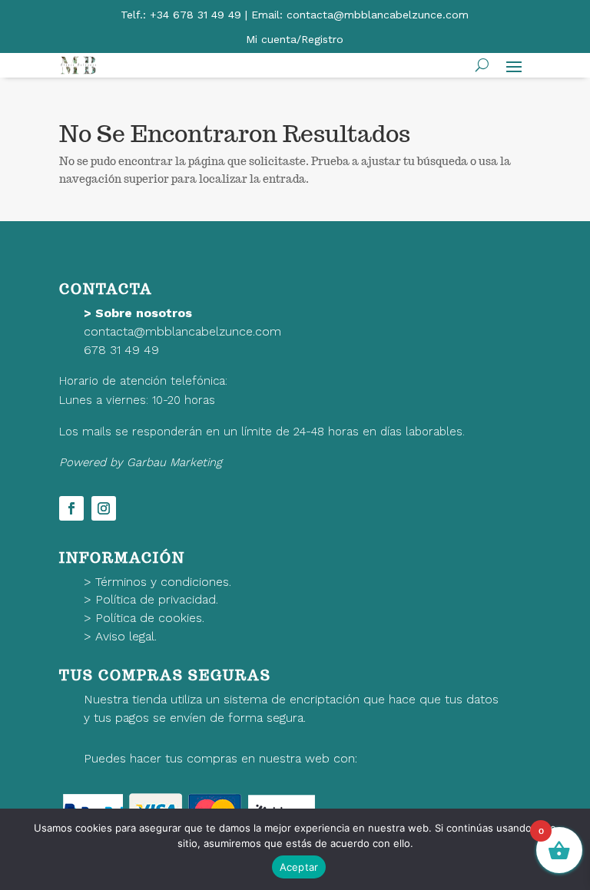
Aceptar (299, 867)
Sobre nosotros (143, 313)
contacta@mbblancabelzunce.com (182, 331)
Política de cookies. (149, 617)
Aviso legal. (126, 636)
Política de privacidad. (156, 599)
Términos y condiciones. (163, 581)
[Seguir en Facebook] (71, 508)
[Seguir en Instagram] (103, 508)
